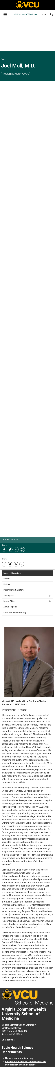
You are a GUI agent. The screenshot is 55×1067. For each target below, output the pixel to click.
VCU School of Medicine (25, 14)
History (7, 584)
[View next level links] (49, 595)
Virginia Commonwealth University (19, 1025)
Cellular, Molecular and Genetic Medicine (25, 1061)
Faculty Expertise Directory (15, 612)
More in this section (12, 573)
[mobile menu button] (5, 14)
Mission (7, 578)
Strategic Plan (9, 595)
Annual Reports (10, 607)
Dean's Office (9, 601)
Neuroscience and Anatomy (19, 1058)
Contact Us (7, 1040)
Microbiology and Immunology (20, 1064)
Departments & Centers (14, 590)
